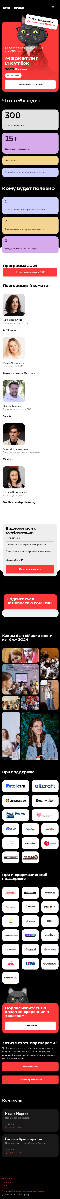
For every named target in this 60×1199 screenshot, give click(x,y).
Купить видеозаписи (30, 569)
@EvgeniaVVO (13, 1152)
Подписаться (30, 1025)
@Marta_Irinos (13, 1127)
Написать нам (30, 1066)
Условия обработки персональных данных (22, 1191)
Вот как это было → (41, 23)
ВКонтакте (7, 1178)
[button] (52, 7)
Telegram (6, 1182)
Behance (5, 1185)
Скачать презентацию (30, 1079)
